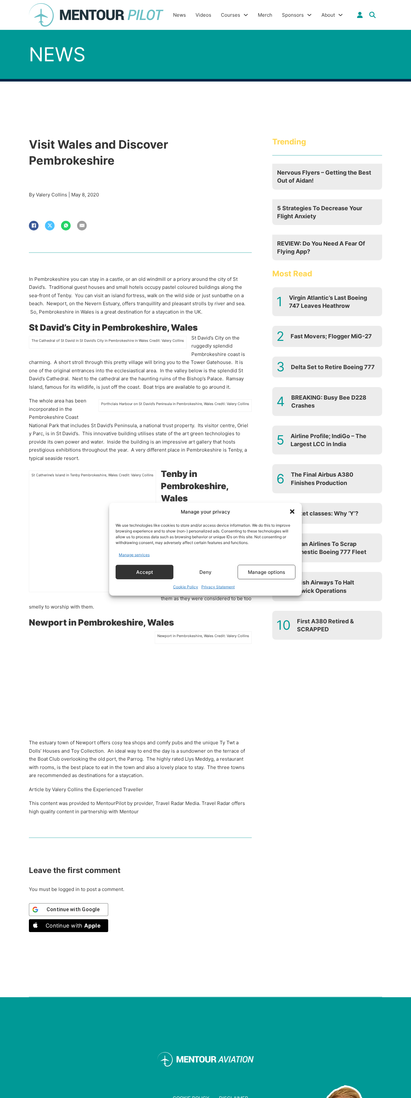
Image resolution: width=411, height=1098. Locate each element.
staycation (130, 775)
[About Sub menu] (340, 15)
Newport (86, 742)
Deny (205, 572)
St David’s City (207, 338)
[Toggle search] (372, 15)
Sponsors (293, 15)
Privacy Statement (218, 586)
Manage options (266, 572)
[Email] (82, 225)
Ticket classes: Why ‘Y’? (324, 513)
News (179, 15)
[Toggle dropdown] (360, 15)
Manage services (134, 554)
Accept (144, 572)
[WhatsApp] (66, 225)
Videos (203, 15)
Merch (265, 15)
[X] (50, 225)
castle (116, 279)
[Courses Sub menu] (245, 15)
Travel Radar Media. (177, 803)
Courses (230, 15)
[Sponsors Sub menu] (309, 15)
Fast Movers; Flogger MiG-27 (331, 336)
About (328, 15)
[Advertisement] (92, 534)
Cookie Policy (185, 586)
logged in (69, 889)
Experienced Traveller (118, 789)
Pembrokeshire (208, 354)
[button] (292, 511)
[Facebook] (34, 225)
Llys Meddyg (199, 759)
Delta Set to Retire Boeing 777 (333, 367)
